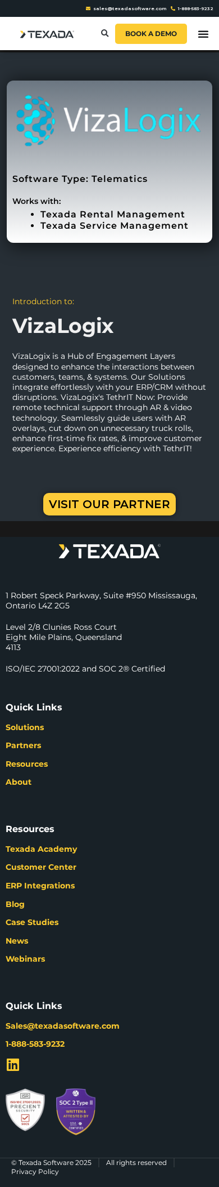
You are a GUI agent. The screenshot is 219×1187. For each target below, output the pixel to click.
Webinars (25, 959)
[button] (104, 33)
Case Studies (32, 922)
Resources (27, 764)
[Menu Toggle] (203, 33)
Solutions (25, 727)
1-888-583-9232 (35, 1044)
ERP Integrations (40, 886)
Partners (23, 745)
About (18, 782)
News (17, 941)
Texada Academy (41, 849)
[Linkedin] (13, 1064)
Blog (15, 904)
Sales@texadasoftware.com (63, 1026)
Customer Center (41, 867)
